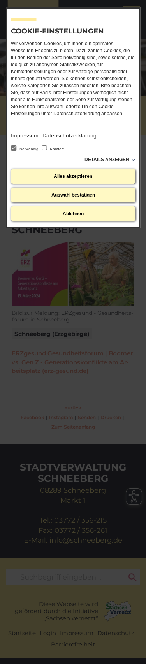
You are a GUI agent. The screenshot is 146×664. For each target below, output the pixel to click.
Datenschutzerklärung (69, 135)
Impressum (25, 135)
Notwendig (29, 149)
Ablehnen (73, 213)
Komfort (56, 149)
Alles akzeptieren (73, 176)
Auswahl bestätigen (73, 195)
